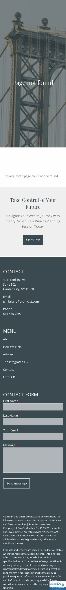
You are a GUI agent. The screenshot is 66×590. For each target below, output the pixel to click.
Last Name (25, 416)
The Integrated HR (15, 362)
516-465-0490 (12, 314)
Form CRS (9, 377)
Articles (8, 354)
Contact (8, 370)
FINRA (39, 528)
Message (24, 445)
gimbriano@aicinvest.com (21, 301)
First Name (25, 401)
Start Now (33, 240)
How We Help (12, 347)
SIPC (46, 528)
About (7, 339)
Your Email (25, 430)
